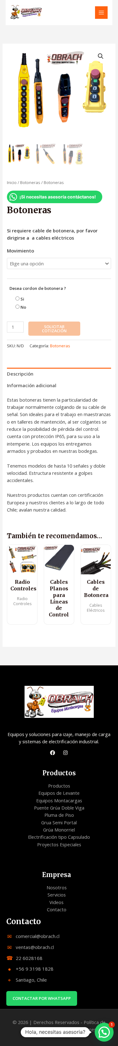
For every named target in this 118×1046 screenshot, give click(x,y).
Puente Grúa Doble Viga (59, 808)
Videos (56, 902)
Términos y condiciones (71, 1029)
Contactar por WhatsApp (42, 998)
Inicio (12, 182)
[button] (100, 56)
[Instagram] (65, 752)
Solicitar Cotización (54, 328)
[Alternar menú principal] (101, 12)
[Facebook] (52, 752)
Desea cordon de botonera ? (37, 288)
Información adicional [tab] (31, 385)
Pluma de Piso (59, 815)
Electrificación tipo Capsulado (59, 837)
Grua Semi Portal (59, 822)
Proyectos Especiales (59, 844)
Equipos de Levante (59, 793)
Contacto (56, 909)
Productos (59, 786)
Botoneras (30, 182)
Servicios (57, 895)
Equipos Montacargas (59, 800)
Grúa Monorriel (59, 830)
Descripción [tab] (20, 374)
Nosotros (57, 887)
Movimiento (20, 250)
